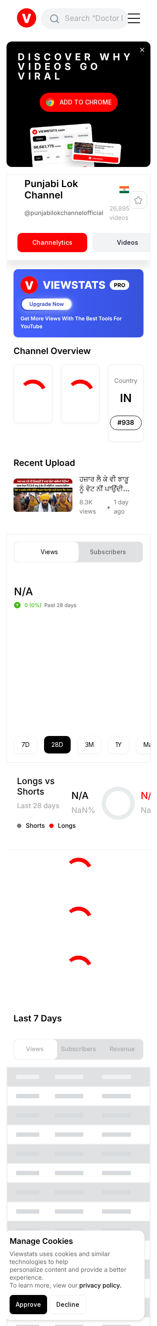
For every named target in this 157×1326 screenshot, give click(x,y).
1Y (119, 744)
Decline (67, 1304)
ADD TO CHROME (86, 102)
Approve (28, 1304)
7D (25, 744)
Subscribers (108, 552)
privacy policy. (100, 1285)
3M (89, 744)
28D (57, 744)
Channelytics (52, 242)
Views (49, 552)
